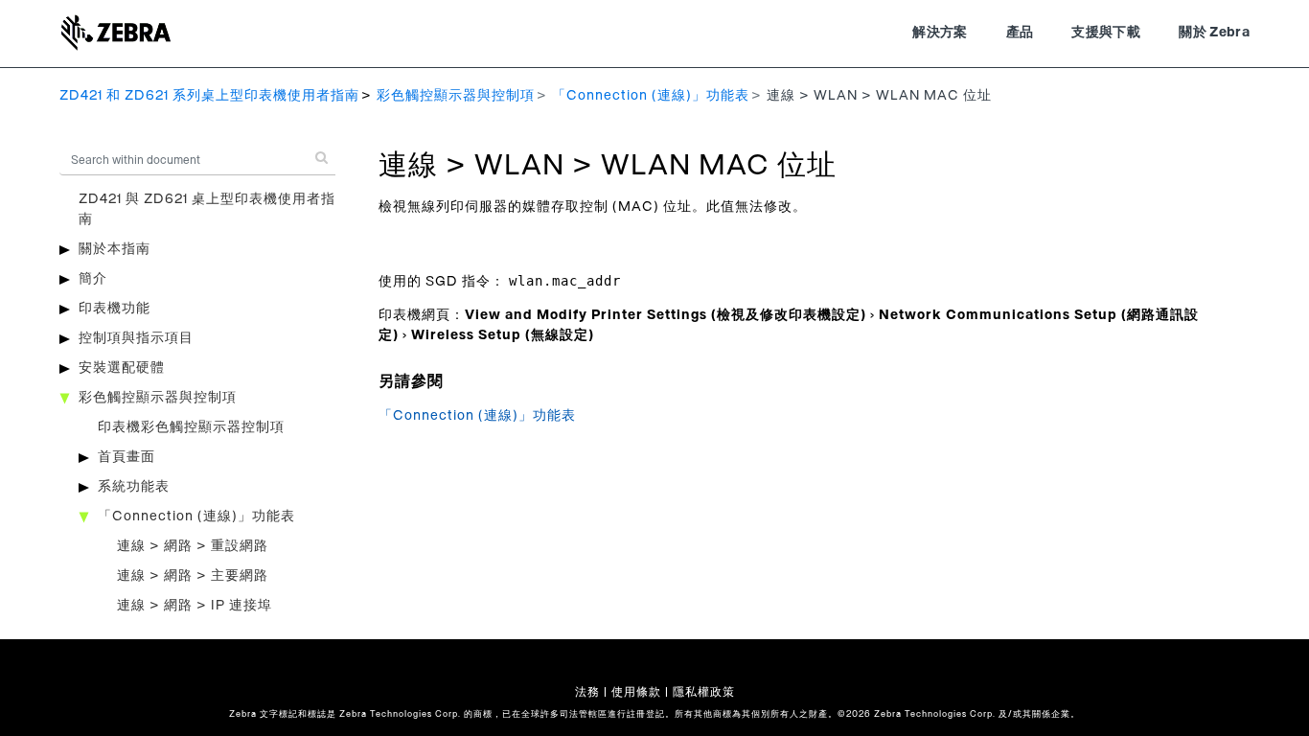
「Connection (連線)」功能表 (650, 96)
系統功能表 (134, 487)
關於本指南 (114, 249)
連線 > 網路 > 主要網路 (192, 576)
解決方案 (939, 32)
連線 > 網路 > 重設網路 (192, 546)
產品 (1020, 32)
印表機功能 (114, 308)
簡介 (93, 279)
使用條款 (636, 692)
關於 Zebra (1214, 32)
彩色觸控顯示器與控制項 (456, 96)
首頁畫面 (126, 457)
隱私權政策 (704, 692)
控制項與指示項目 (136, 338)
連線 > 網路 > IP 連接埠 (194, 605)
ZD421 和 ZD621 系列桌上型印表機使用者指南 (209, 96)
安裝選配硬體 (122, 368)
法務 (587, 692)
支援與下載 (1105, 32)
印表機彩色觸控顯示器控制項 (191, 427)
